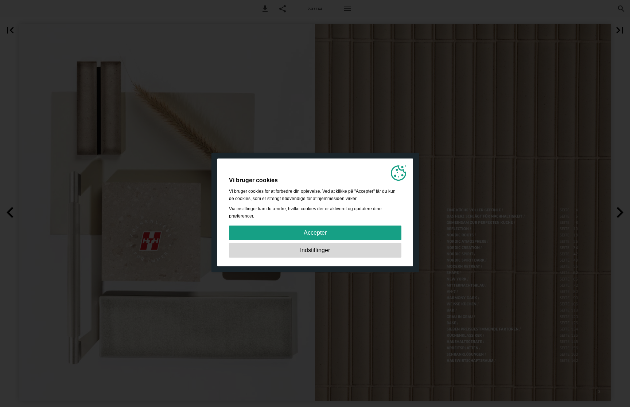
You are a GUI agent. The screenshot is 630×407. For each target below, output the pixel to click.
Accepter (315, 233)
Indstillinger (315, 250)
